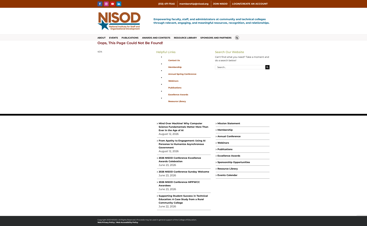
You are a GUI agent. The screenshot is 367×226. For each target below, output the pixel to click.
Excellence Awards (178, 94)
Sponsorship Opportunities (233, 162)
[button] (237, 37)
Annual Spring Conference (182, 74)
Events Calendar (227, 175)
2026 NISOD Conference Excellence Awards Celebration (180, 160)
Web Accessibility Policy (127, 222)
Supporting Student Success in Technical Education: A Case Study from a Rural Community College (183, 199)
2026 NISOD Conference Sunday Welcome (184, 171)
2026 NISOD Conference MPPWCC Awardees (179, 184)
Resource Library (177, 101)
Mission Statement (228, 123)
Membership (175, 67)
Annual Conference (229, 136)
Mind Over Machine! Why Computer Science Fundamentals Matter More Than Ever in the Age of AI (183, 127)
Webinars (173, 81)
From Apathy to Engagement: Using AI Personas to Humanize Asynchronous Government (182, 144)
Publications (174, 87)
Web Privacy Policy (106, 222)
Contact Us (174, 60)
